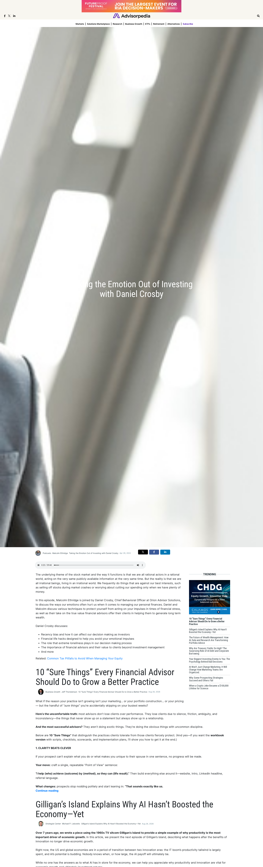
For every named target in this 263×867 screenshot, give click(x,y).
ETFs (147, 24)
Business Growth (133, 24)
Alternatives (173, 24)
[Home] (131, 15)
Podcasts (47, 553)
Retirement (158, 24)
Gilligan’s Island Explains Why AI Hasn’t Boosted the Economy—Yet (111, 823)
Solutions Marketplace (98, 24)
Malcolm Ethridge (60, 553)
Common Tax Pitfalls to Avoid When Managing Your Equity (85, 658)
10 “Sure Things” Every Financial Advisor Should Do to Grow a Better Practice (112, 692)
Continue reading (47, 790)
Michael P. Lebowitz (71, 823)
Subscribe (188, 24)
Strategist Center (53, 823)
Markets (80, 24)
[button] (143, 552)
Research (117, 24)
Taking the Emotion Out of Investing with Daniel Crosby (93, 553)
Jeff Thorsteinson (69, 692)
